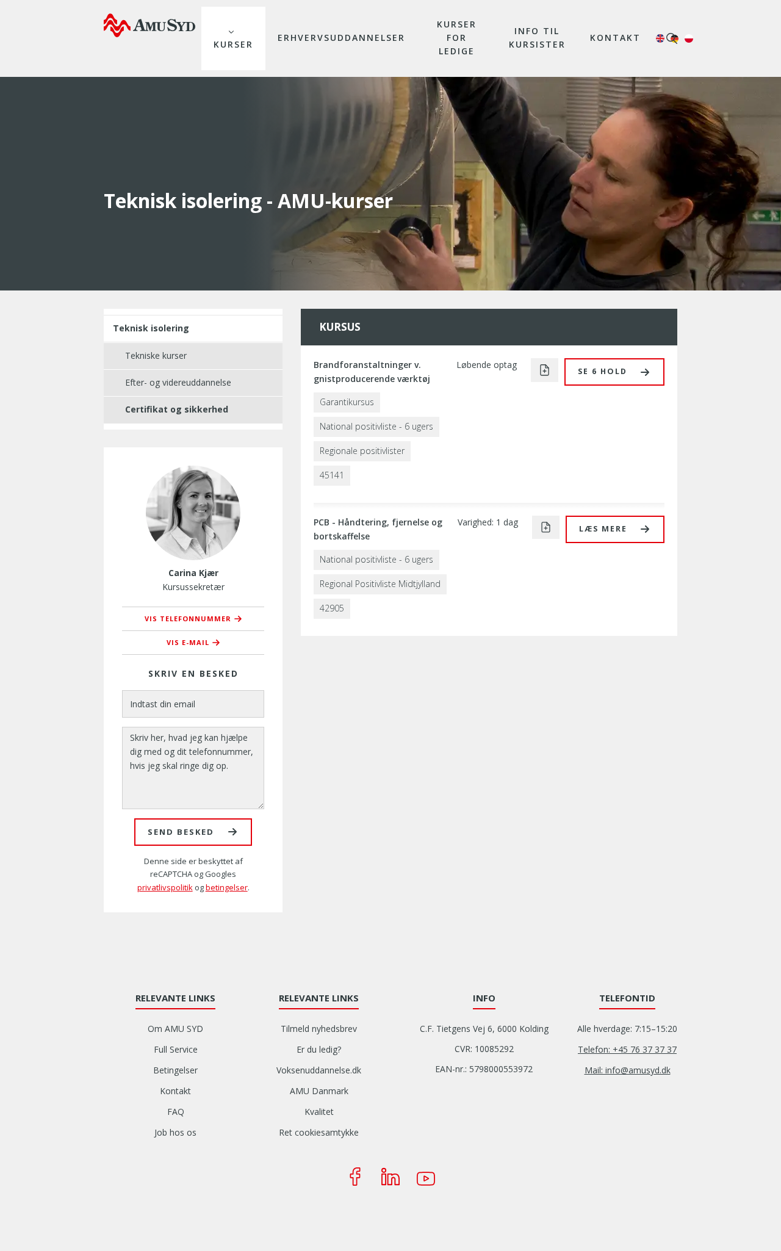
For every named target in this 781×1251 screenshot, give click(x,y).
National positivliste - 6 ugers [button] (376, 426)
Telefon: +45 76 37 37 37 (627, 1049)
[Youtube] (426, 1176)
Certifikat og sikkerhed (176, 409)
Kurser (233, 44)
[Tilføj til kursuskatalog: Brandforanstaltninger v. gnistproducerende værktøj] (544, 369)
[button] (614, 372)
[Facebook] (355, 1176)
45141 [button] (332, 475)
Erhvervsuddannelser (341, 37)
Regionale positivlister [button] (362, 450)
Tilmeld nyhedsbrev (319, 1028)
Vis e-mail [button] (188, 642)
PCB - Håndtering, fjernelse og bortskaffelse (378, 529)
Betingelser (175, 1070)
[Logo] (149, 25)
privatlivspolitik (165, 887)
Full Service (176, 1049)
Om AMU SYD (175, 1028)
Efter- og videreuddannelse (178, 382)
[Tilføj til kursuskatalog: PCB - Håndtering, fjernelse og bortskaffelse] (546, 527)
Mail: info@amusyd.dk (628, 1070)
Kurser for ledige (457, 37)
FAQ (175, 1111)
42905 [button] (332, 608)
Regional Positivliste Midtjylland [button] (380, 583)
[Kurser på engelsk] (660, 38)
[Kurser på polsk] (689, 38)
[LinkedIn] (390, 1176)
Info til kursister (537, 37)
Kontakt (615, 37)
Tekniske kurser (156, 355)
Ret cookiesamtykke (319, 1132)
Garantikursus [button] (347, 402)
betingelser (227, 887)
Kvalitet (319, 1111)
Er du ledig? (319, 1049)
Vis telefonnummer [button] (188, 618)
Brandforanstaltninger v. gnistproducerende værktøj (372, 371)
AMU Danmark (319, 1091)
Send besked (181, 831)
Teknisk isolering (151, 328)
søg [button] (671, 38)
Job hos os (175, 1132)
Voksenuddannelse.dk (318, 1070)
